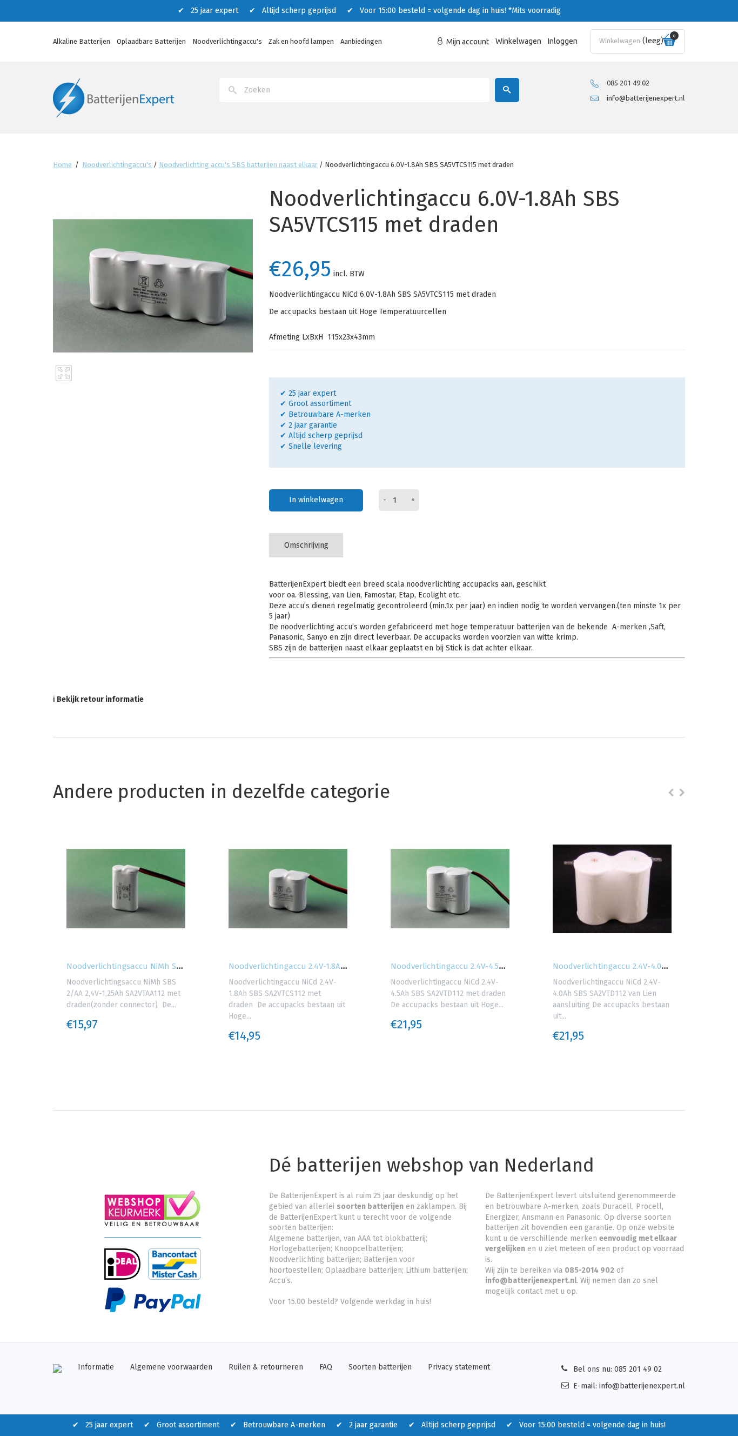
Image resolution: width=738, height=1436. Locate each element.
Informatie (96, 1367)
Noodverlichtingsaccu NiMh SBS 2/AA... (138, 966)
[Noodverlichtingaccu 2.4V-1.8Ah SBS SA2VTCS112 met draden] (288, 888)
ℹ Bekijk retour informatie (98, 699)
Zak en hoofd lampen (301, 41)
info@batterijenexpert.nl (646, 98)
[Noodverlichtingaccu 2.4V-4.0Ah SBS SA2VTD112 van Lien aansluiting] (612, 888)
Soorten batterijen (380, 1367)
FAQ (325, 1367)
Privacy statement (459, 1367)
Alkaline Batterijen (81, 41)
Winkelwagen (518, 41)
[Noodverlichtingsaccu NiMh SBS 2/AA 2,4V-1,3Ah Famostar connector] (125, 888)
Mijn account (467, 41)
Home (62, 165)
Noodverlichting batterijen (314, 1259)
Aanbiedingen (361, 41)
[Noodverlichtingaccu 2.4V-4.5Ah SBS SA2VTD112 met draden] (450, 888)
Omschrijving (306, 545)
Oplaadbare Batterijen (151, 41)
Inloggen (563, 41)
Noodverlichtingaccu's (227, 41)
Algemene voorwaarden (171, 1367)
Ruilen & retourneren (266, 1367)
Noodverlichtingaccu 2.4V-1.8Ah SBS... (297, 966)
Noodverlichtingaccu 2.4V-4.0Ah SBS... (622, 966)
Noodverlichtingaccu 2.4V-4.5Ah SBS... (460, 966)
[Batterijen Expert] (113, 97)
